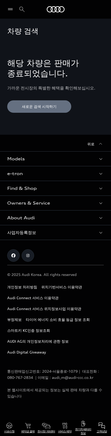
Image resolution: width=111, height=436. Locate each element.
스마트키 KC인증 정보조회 (28, 330)
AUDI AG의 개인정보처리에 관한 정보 (38, 341)
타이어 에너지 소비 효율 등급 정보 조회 (58, 319)
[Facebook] (13, 255)
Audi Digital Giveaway (26, 352)
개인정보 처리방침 (22, 287)
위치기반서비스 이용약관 (61, 287)
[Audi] (56, 9)
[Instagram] (28, 255)
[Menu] (11, 9)
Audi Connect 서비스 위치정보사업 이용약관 (44, 308)
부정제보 (14, 319)
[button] (55, 158)
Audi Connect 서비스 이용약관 (33, 298)
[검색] (22, 9)
